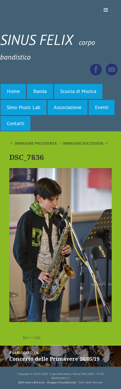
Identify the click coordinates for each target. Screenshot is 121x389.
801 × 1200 (31, 337)
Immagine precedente (36, 143)
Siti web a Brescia (31, 382)
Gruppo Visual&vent (61, 382)
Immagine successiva (82, 143)
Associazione (67, 107)
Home (13, 91)
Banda (40, 91)
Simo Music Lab (23, 107)
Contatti (15, 123)
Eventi (101, 107)
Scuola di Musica (78, 91)
